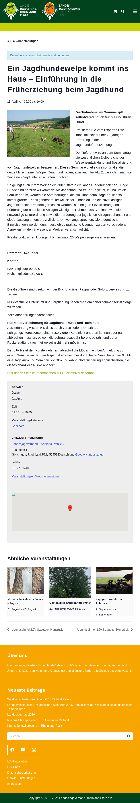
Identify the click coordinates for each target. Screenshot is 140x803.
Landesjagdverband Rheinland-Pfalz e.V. (38, 444)
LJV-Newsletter (17, 761)
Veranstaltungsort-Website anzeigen (35, 476)
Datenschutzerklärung (21, 772)
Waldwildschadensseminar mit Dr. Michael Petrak (39, 699)
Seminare (18, 426)
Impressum (14, 783)
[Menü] (134, 11)
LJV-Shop (13, 766)
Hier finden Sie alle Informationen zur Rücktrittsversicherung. (51, 373)
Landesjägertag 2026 (21, 714)
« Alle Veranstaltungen (22, 41)
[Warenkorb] (115, 11)
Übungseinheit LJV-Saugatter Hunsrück (37, 629)
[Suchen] (122, 11)
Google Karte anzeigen (90, 454)
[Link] (20, 11)
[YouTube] (23, 750)
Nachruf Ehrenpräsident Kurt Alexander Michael (38, 720)
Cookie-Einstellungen (21, 778)
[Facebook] (12, 750)
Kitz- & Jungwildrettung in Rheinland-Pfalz (34, 725)
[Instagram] (34, 750)
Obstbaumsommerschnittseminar (70, 602)
